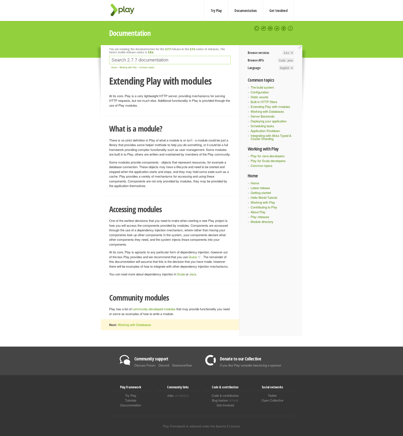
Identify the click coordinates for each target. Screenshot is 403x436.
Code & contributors (225, 395)
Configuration (260, 92)
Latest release (260, 188)
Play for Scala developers (268, 160)
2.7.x (192, 49)
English (284, 68)
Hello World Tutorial (264, 197)
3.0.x (286, 53)
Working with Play (263, 202)
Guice (193, 257)
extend (300, 47)
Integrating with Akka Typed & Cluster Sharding (271, 137)
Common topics (261, 165)
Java (290, 60)
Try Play (216, 10)
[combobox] (170, 60)
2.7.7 (168, 49)
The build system (262, 87)
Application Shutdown (265, 130)
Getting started (261, 192)
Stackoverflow (182, 365)
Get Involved (278, 10)
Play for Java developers (268, 156)
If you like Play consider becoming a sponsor (250, 365)
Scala (282, 60)
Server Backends (263, 116)
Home (255, 183)
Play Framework (125, 10)
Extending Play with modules (270, 106)
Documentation (245, 10)
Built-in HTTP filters (264, 102)
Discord (163, 365)
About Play (258, 212)
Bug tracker (225, 400)
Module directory (262, 221)
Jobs (178, 395)
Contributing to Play (264, 207)
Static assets (259, 97)
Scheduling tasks (262, 126)
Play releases (260, 217)
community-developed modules (153, 309)
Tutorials (130, 400)
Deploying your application (269, 121)
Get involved (225, 405)
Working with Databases (267, 111)
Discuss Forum (145, 365)
